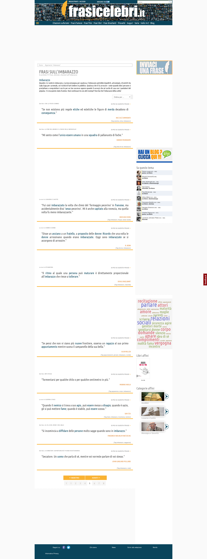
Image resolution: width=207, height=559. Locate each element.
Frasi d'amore (76, 23)
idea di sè (120, 147)
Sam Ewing (146, 187)
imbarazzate (86, 237)
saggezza (127, 442)
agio (79, 405)
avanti (96, 478)
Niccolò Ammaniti (123, 118)
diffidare (63, 430)
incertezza (121, 417)
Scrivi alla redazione (134, 547)
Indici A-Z (145, 23)
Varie (137, 23)
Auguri (130, 23)
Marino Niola (125, 384)
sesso (68, 208)
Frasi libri (98, 23)
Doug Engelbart (124, 281)
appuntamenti (108, 355)
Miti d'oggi (48, 374)
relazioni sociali (153, 320)
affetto (160, 302)
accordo (162, 340)
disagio (107, 405)
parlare (149, 304)
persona (73, 273)
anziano (56, 233)
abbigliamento (141, 309)
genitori (147, 326)
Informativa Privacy (52, 553)
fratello (71, 233)
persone (78, 430)
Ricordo (107, 233)
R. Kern (128, 245)
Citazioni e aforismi (61, 23)
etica (121, 121)
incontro (154, 346)
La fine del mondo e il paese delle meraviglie (60, 129)
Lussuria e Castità (51, 199)
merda (111, 109)
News (114, 547)
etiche (76, 109)
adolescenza (155, 312)
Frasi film (88, 23)
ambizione (144, 316)
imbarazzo (50, 276)
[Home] (103, 10)
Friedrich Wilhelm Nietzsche (119, 436)
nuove (78, 343)
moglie (164, 312)
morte (157, 326)
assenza (164, 327)
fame (63, 408)
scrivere (144, 319)
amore (145, 311)
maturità (127, 285)
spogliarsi (144, 329)
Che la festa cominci (52, 103)
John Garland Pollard (121, 461)
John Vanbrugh (147, 182)
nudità (142, 343)
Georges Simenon (148, 207)
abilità (148, 309)
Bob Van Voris (125, 217)
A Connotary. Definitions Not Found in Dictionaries (62, 451)
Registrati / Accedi (77, 1)
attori (163, 305)
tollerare (73, 276)
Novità (155, 547)
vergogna (163, 343)
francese (119, 205)
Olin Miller (126, 351)
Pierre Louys (146, 171)
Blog (152, 23)
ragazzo (110, 343)
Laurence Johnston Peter (150, 218)
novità (128, 355)
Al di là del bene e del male (54, 425)
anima (165, 316)
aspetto (142, 337)
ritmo (48, 273)
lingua (120, 220)
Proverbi (121, 23)
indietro (74, 478)
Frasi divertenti (110, 23)
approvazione (155, 309)
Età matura (49, 267)
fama (150, 343)
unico (63, 135)
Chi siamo (93, 547)
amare (150, 336)
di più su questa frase (121, 104)
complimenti (148, 339)
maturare (89, 273)
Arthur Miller (146, 197)
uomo (60, 456)
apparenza (115, 391)
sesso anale (126, 220)
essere (69, 135)
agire (168, 323)
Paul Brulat (145, 192)
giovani (116, 355)
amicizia (168, 333)
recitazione (147, 301)
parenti (158, 315)
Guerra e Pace (50, 399)
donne (98, 233)
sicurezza (158, 323)
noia (128, 468)
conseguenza (48, 113)
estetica (116, 121)
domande (146, 332)
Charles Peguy (147, 213)
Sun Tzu (128, 413)
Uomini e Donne (50, 228)
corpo (121, 391)
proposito (83, 233)
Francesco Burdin (148, 202)
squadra (93, 135)
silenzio (160, 333)
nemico (57, 405)
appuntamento (49, 346)
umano (77, 135)
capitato (99, 208)
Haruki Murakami (124, 140)
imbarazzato (57, 205)
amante (150, 316)
